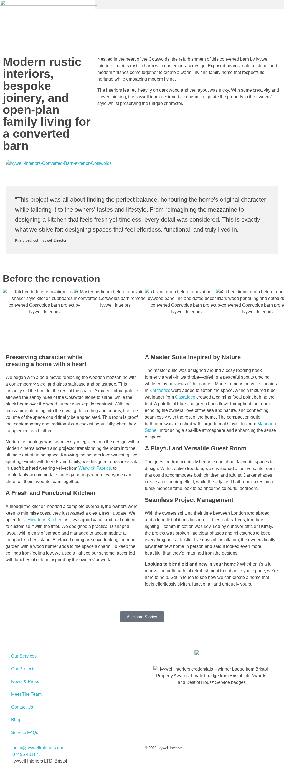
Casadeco (185, 397)
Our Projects (23, 668)
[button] (189, 4)
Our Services (24, 656)
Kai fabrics (159, 390)
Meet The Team (26, 694)
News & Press (25, 681)
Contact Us (22, 707)
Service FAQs (24, 732)
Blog (15, 719)
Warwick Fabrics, (95, 468)
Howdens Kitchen (44, 519)
